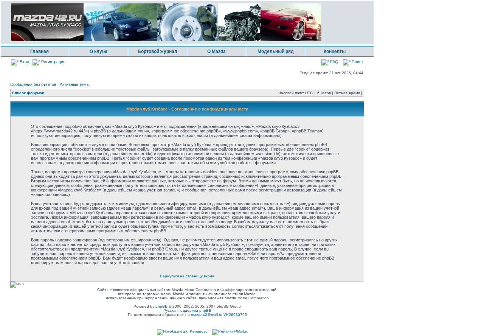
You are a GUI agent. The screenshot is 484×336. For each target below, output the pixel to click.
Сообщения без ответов (33, 84)
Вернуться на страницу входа (187, 276)
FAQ (333, 61)
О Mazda (216, 51)
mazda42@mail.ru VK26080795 (219, 315)
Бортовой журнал (157, 51)
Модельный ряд (276, 51)
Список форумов (28, 93)
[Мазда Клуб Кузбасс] (166, 40)
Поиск (357, 61)
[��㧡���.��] (182, 331)
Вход (24, 61)
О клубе (98, 51)
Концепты (335, 51)
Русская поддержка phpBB (187, 310)
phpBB (161, 306)
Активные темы (75, 84)
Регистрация (52, 61)
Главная (39, 51)
